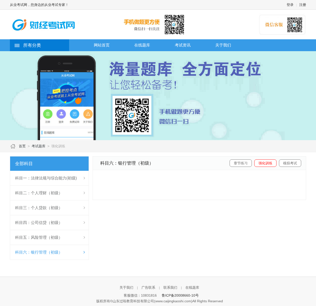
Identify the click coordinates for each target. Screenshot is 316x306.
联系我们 (170, 287)
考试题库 (38, 146)
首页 (22, 146)
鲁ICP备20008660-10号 (180, 295)
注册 (302, 5)
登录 (290, 5)
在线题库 (192, 287)
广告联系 (148, 287)
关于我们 (126, 287)
